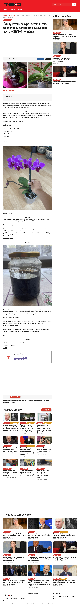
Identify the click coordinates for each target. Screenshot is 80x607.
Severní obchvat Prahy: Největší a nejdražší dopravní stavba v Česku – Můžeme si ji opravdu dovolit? (44, 474)
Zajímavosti (12, 15)
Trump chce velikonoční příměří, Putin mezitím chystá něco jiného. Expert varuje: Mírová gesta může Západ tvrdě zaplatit (39, 583)
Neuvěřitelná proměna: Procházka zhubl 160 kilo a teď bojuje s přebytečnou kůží (44, 450)
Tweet (7, 397)
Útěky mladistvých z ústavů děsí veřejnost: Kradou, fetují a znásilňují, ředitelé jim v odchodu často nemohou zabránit (27, 428)
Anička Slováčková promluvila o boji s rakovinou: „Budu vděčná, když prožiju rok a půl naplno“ (64, 36)
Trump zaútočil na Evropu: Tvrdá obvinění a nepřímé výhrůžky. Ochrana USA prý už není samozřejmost (39, 558)
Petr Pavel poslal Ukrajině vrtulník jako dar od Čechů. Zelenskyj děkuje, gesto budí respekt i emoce (14, 582)
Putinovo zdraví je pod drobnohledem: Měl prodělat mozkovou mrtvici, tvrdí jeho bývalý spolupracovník (27, 451)
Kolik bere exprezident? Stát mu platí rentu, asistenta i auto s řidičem (10, 449)
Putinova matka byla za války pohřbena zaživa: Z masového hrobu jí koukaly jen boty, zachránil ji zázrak (10, 427)
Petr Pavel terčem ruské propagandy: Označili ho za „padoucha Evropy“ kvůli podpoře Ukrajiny (39, 535)
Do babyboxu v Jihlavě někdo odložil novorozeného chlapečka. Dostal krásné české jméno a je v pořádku (44, 428)
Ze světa (12, 9)
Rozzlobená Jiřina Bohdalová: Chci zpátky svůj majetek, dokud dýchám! (64, 82)
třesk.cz (5, 15)
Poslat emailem (15, 396)
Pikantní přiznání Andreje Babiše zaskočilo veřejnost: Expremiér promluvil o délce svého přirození (64, 582)
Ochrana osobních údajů (59, 596)
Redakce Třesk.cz (8, 58)
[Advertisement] (27, 46)
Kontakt (55, 599)
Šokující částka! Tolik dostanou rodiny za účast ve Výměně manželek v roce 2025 (10, 473)
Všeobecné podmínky (70, 596)
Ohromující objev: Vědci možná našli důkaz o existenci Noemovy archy (27, 472)
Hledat (74, 4)
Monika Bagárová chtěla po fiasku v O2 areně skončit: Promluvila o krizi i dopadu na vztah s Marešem (64, 59)
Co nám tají (20, 9)
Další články (46, 410)
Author (7, 99)
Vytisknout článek (10, 90)
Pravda (6, 9)
